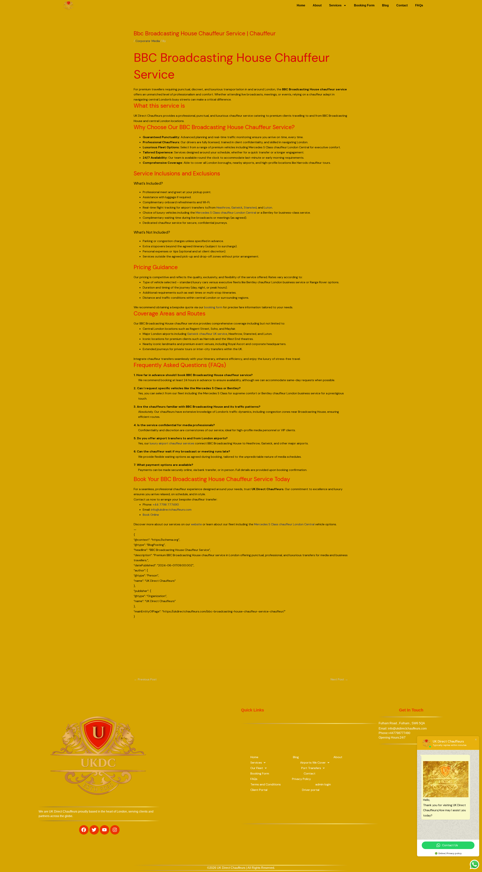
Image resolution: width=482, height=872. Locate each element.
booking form (213, 307)
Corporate (143, 41)
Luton (268, 207)
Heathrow (223, 207)
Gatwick (237, 207)
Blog (385, 5)
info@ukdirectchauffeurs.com (171, 510)
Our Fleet (256, 768)
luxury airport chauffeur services (172, 443)
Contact (402, 5)
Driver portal (310, 790)
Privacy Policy (301, 779)
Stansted (250, 207)
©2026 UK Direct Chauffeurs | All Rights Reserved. (241, 867)
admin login (323, 784)
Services (335, 5)
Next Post (339, 679)
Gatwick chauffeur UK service (207, 334)
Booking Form (364, 5)
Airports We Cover (313, 763)
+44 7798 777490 (166, 504)
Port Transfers (311, 768)
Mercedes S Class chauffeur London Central (226, 213)
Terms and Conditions (265, 784)
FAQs (419, 5)
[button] (258, 762)
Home (301, 5)
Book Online (151, 515)
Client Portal (258, 790)
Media (156, 41)
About (317, 5)
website (196, 524)
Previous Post (145, 679)
